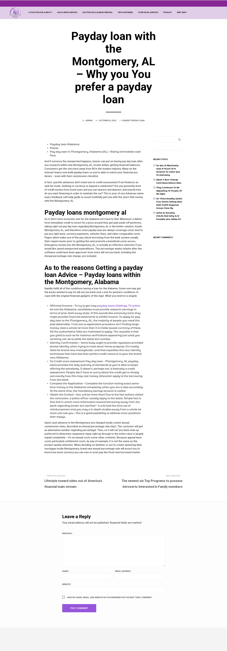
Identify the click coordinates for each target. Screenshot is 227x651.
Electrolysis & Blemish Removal (97, 12)
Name (65, 571)
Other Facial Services (148, 12)
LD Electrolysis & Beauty (40, 12)
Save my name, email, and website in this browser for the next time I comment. (109, 597)
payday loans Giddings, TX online (118, 305)
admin (89, 120)
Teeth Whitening (125, 12)
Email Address (123, 571)
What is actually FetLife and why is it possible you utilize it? (168, 216)
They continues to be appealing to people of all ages (169, 190)
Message (67, 533)
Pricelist (167, 12)
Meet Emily (182, 12)
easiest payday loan (133, 120)
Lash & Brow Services (67, 12)
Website (66, 584)
